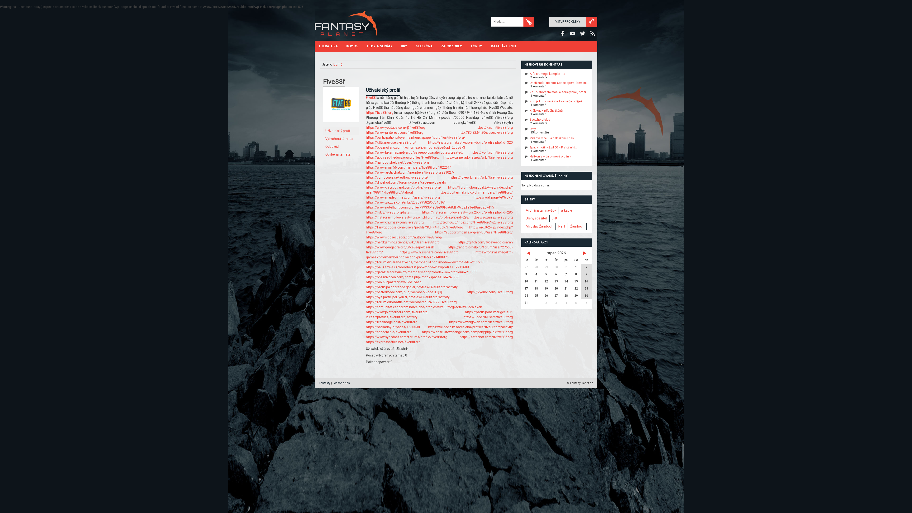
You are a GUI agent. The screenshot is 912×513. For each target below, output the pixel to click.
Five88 (371, 98)
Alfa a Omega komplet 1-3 (547, 73)
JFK (554, 218)
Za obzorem (451, 46)
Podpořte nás (341, 383)
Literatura (328, 46)
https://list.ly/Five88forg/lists (387, 212)
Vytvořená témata (339, 139)
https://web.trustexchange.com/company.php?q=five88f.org (467, 332)
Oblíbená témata (338, 154)
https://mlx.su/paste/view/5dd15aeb (394, 282)
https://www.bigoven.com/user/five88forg (481, 322)
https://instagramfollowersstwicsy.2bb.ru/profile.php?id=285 (467, 212)
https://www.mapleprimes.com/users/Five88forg (403, 197)
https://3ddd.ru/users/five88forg (488, 317)
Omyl (533, 129)
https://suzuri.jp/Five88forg (492, 217)
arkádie (566, 210)
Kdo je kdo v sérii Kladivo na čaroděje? (556, 101)
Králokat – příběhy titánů (546, 110)
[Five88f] (341, 126)
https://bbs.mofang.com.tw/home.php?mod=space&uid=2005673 (415, 147)
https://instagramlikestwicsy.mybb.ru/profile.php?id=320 (470, 142)
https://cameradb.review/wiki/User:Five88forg (478, 157)
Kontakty (324, 383)
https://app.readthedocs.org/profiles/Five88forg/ (403, 157)
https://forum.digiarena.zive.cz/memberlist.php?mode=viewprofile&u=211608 (425, 262)
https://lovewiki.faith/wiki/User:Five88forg (481, 177)
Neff (561, 226)
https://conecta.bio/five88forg (388, 332)
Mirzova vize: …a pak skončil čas (552, 138)
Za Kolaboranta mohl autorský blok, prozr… (559, 92)
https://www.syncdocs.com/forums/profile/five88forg (406, 337)
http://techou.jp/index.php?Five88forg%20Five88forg (473, 222)
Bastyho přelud (540, 119)
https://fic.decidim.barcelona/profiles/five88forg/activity (470, 327)
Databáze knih (503, 46)
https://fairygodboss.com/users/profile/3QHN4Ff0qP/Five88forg (414, 227)
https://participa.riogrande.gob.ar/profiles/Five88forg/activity (412, 287)
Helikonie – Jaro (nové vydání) (550, 156)
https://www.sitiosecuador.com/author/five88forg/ (404, 237)
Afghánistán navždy (541, 210)
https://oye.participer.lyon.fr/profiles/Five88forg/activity (408, 297)
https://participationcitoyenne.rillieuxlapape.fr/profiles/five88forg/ (415, 137)
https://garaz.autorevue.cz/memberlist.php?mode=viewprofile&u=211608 (421, 272)
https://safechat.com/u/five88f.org (486, 337)
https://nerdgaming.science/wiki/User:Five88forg (403, 242)
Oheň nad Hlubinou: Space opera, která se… (559, 83)
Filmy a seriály (379, 46)
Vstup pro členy (567, 21)
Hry (404, 46)
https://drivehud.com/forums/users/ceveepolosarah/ (406, 182)
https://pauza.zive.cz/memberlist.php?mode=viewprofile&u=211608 (417, 267)
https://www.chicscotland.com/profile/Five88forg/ (403, 187)
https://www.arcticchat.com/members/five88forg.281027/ (410, 172)
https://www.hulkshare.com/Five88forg (429, 252)
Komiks (352, 46)
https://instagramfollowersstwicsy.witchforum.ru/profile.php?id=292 (417, 217)
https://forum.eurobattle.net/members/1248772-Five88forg (411, 302)
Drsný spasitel (536, 218)
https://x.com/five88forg (494, 127)
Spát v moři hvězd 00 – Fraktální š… (553, 147)
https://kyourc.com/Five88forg (490, 292)
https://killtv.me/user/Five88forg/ (391, 142)
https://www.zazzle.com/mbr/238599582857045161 (406, 202)
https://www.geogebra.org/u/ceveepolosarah (400, 247)
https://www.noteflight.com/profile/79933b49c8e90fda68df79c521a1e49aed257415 (430, 207)
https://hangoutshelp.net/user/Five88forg (397, 162)
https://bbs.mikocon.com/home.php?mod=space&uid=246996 (412, 277)
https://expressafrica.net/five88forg (393, 342)
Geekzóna (424, 46)
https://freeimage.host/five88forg (391, 322)
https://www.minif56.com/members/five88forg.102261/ (408, 167)
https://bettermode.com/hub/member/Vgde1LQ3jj (404, 292)
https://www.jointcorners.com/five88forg (397, 312)
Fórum (476, 46)
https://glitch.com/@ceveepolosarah (485, 242)
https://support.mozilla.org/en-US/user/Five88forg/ (474, 232)
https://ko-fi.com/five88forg (492, 152)
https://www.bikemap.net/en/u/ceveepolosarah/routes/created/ (415, 152)
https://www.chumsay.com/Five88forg (395, 222)
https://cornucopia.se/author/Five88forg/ (397, 177)
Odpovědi (332, 146)
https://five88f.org (379, 112)
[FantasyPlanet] (346, 40)
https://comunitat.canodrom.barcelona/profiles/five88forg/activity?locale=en (424, 307)
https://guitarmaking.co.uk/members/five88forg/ (476, 192)
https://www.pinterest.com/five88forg (394, 132)
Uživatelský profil (338, 131)
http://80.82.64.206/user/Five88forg (486, 132)
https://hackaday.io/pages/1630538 (393, 327)
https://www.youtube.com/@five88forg (395, 127)
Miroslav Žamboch (539, 226)
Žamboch (577, 226)
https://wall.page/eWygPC (493, 197)
